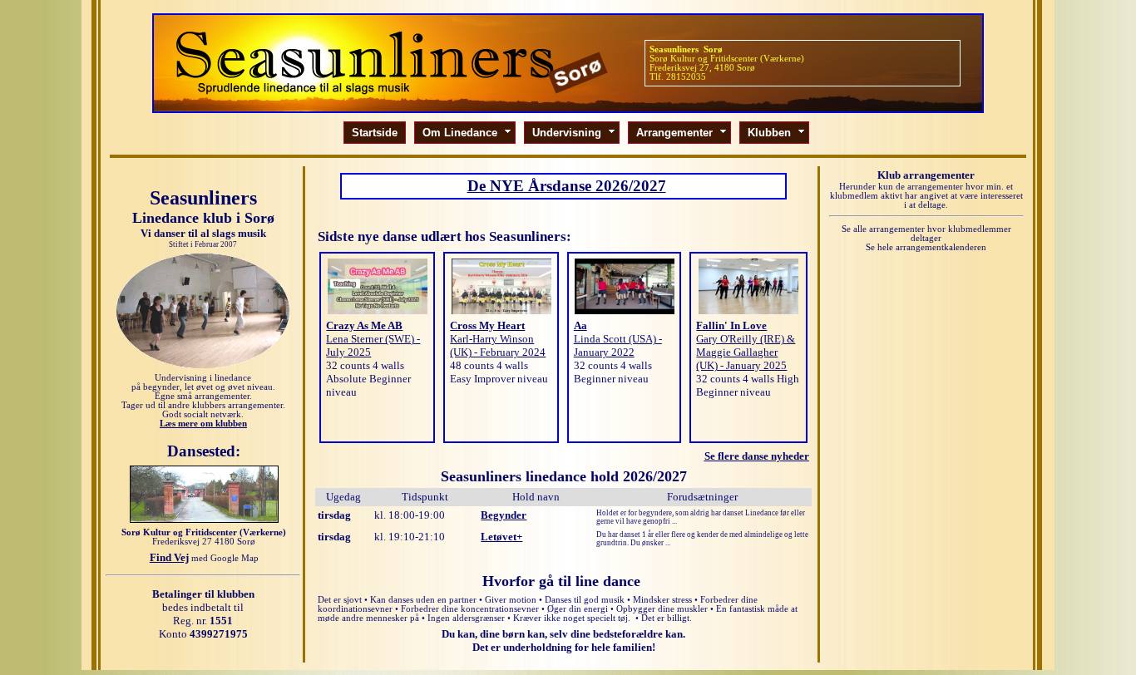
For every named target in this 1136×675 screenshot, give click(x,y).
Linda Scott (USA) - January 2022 (618, 345)
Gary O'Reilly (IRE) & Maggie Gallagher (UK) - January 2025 (745, 352)
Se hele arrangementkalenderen (926, 247)
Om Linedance (467, 132)
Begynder (503, 515)
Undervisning (574, 132)
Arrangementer (682, 132)
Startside (374, 132)
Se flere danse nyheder (756, 456)
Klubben (776, 132)
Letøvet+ (501, 536)
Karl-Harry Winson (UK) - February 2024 (498, 345)
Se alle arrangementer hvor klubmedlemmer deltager (926, 233)
